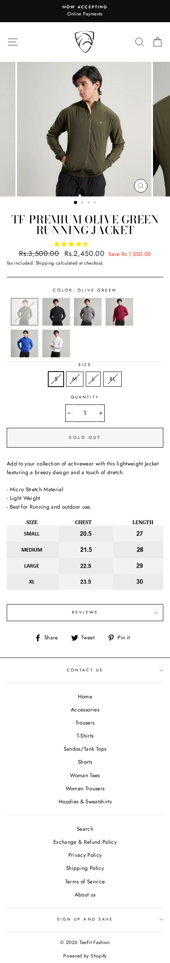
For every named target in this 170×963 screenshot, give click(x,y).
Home (85, 696)
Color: (85, 290)
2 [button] (83, 203)
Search (85, 829)
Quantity (85, 397)
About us (85, 894)
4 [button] (96, 203)
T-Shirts (85, 736)
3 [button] (89, 203)
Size (84, 365)
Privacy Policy (85, 855)
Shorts (85, 762)
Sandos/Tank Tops (85, 749)
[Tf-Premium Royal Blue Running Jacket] (24, 355)
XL (112, 379)
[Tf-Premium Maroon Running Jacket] (119, 324)
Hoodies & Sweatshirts (85, 801)
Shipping (45, 263)
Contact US (85, 670)
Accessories (85, 709)
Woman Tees (85, 775)
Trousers (85, 723)
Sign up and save (85, 919)
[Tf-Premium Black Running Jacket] (56, 324)
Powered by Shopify (84, 955)
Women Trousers (85, 788)
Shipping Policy (85, 868)
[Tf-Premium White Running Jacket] (56, 355)
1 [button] (76, 203)
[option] (85, 11)
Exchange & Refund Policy (85, 842)
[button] (72, 244)
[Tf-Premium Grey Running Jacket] (88, 324)
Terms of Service (85, 881)
